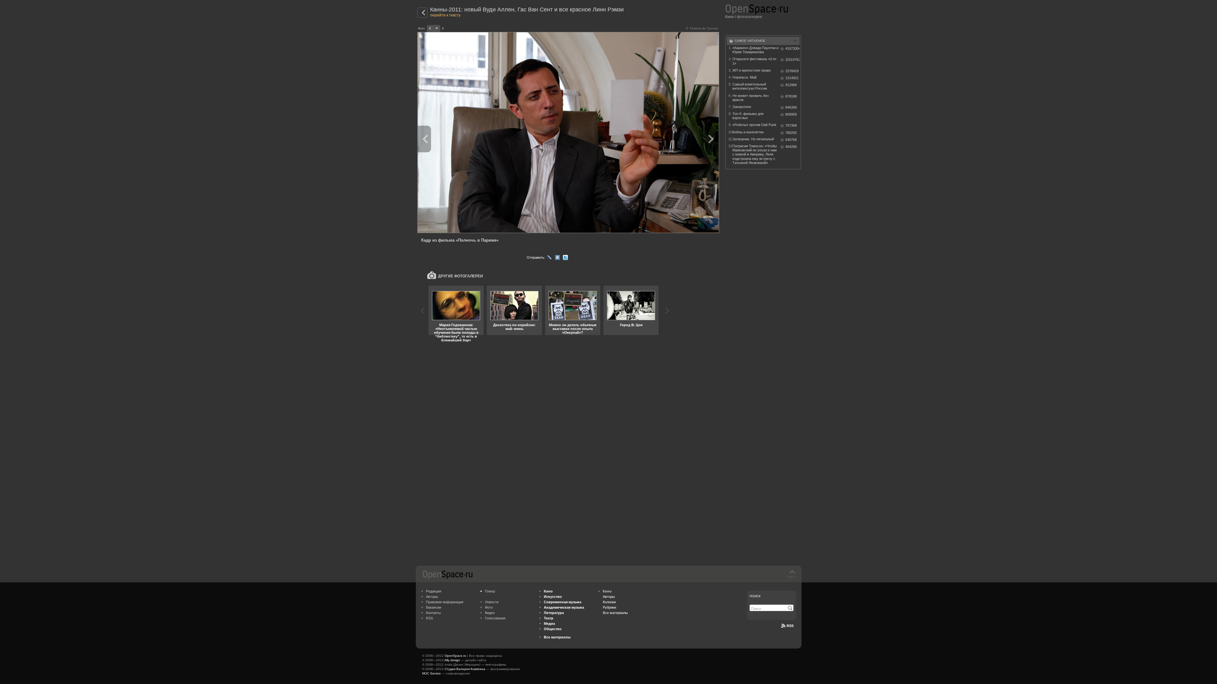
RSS (429, 618)
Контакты (433, 613)
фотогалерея (749, 17)
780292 (791, 133)
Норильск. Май (744, 77)
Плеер (490, 591)
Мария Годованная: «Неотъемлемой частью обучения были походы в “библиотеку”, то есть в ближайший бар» (456, 332)
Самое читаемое (750, 40)
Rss (790, 626)
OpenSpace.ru (455, 655)
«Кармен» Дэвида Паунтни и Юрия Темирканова (755, 50)
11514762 (792, 59)
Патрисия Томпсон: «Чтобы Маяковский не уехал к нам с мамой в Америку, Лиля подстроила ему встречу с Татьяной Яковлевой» (754, 154)
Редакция (433, 591)
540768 (791, 140)
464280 (791, 147)
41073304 (792, 48)
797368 (791, 125)
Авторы (432, 596)
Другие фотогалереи (460, 276)
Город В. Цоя (631, 325)
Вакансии (433, 607)
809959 (791, 114)
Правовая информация (444, 602)
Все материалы (615, 613)
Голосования (495, 618)
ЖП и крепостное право (751, 70)
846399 (791, 107)
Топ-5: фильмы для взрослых (747, 116)
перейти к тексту (445, 15)
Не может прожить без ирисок (750, 98)
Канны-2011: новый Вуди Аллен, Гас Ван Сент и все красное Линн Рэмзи (527, 9)
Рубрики (609, 607)
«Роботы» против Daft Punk (754, 125)
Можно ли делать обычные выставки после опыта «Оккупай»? (572, 328)
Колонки (609, 602)
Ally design (452, 660)
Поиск (755, 596)
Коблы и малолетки (747, 132)
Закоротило (741, 107)
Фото (489, 607)
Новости (492, 602)
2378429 (792, 71)
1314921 (792, 78)
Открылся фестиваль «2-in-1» (754, 61)
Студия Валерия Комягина (465, 669)
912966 (791, 85)
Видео (490, 613)
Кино (729, 17)
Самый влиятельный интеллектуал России (749, 86)
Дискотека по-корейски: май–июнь (514, 327)
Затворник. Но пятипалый (753, 139)
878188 (791, 96)
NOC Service (431, 673)
